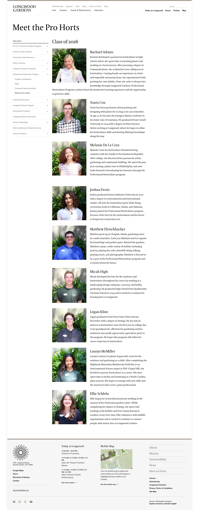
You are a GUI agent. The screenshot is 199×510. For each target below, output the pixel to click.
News (152, 465)
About (153, 447)
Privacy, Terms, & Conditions (160, 488)
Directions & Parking (21, 477)
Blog (106, 6)
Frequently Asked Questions (25, 88)
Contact (16, 481)
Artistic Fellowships (20, 122)
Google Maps (18, 470)
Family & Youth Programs (22, 52)
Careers (152, 478)
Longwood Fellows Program (23, 105)
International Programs (21, 111)
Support (69, 6)
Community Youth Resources (24, 57)
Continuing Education (21, 100)
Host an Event (95, 6)
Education (17, 41)
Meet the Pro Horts (22, 93)
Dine (77, 6)
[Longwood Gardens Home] (24, 8)
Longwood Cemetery (157, 485)
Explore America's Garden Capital (162, 504)
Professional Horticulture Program (26, 74)
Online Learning (19, 63)
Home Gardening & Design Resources (27, 128)
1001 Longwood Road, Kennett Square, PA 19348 (23, 464)
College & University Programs (24, 69)
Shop (84, 6)
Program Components (23, 79)
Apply (17, 84)
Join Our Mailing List (21, 490)
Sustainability (157, 459)
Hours (15, 474)
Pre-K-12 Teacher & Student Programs (27, 46)
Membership (57, 6)
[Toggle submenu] (47, 46)
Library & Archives (20, 134)
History (154, 453)
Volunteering (154, 481)
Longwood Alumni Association (24, 117)
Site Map (152, 492)
